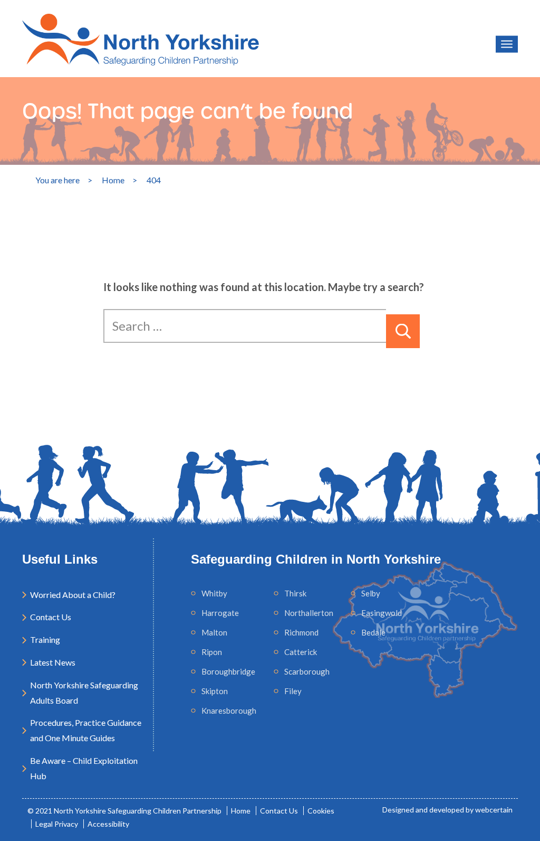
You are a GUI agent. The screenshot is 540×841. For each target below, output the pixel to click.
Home (240, 810)
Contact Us (50, 617)
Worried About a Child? (72, 595)
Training (45, 639)
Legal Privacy (56, 823)
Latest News (52, 662)
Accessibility (108, 823)
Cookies (320, 810)
